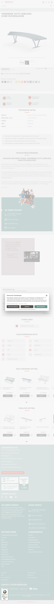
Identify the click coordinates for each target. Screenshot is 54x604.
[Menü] (7, 590)
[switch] (4, 599)
